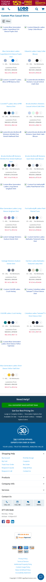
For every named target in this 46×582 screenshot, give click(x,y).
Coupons (26, 461)
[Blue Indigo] (12, 322)
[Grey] (12, 270)
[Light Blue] (5, 60)
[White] (9, 60)
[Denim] (9, 270)
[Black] (37, 60)
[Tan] (12, 374)
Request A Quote (8, 468)
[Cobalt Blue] (9, 165)
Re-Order (26, 464)
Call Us (7, 505)
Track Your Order (8, 464)
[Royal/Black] (37, 217)
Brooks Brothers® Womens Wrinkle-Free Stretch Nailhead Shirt (11, 159)
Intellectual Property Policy (23, 564)
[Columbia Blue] (12, 112)
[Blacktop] (9, 322)
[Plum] (9, 217)
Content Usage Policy (23, 567)
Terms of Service (23, 561)
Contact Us (27, 471)
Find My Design (28, 458)
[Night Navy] (37, 165)
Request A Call (7, 471)
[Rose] (5, 217)
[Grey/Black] (33, 217)
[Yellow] (9, 374)
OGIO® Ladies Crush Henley (10, 313)
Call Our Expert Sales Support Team (23, 405)
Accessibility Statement (23, 573)
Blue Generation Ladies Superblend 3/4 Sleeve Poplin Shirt (11, 54)
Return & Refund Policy (23, 570)
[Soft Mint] (33, 112)
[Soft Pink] (37, 112)
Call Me (18, 505)
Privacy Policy (23, 559)
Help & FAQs (27, 468)
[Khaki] (33, 270)
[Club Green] (5, 165)
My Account (6, 458)
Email (39, 505)
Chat (28, 505)
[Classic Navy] (9, 112)
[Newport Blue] (29, 112)
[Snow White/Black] (29, 217)
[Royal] (12, 60)
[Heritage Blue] (33, 165)
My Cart (4, 461)
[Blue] (29, 60)
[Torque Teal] (5, 322)
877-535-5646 (8, 510)
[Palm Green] (37, 270)
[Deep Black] (12, 165)
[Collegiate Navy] (37, 322)
